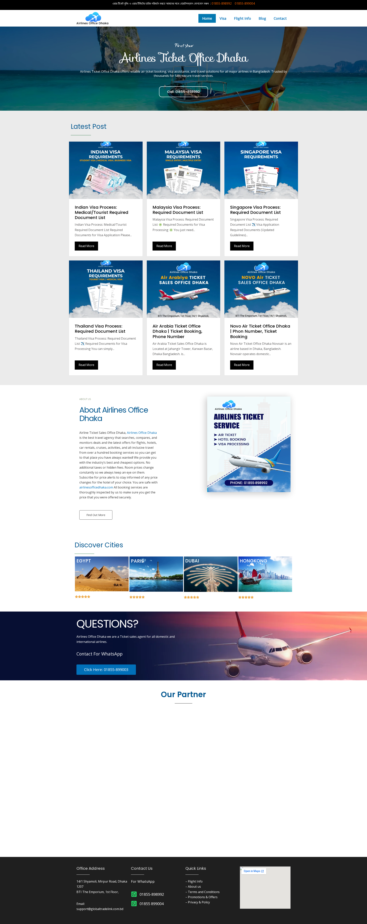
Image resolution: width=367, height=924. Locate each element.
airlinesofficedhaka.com (96, 487)
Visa (223, 18)
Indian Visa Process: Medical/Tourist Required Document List (101, 212)
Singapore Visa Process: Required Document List (255, 209)
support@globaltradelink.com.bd (99, 909)
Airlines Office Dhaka (142, 433)
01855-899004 (245, 3)
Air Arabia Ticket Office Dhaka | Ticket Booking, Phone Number (177, 331)
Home (207, 18)
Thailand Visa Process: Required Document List (100, 328)
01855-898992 (222, 3)
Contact (280, 18)
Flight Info (242, 18)
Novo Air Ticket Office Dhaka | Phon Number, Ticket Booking (260, 331)
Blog (262, 18)
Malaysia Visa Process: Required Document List (178, 209)
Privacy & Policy (199, 902)
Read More (86, 246)
